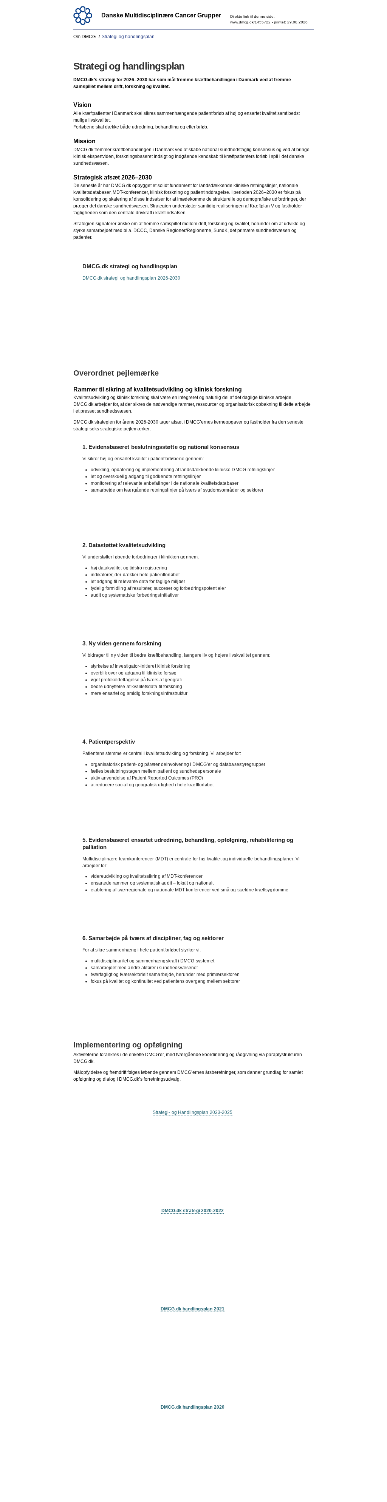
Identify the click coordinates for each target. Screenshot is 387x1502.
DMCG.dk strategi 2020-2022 (192, 1210)
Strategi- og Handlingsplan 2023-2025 (192, 1112)
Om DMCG (84, 36)
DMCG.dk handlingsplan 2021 (192, 1309)
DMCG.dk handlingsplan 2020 (192, 1407)
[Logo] (82, 15)
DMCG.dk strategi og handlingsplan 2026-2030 (131, 278)
